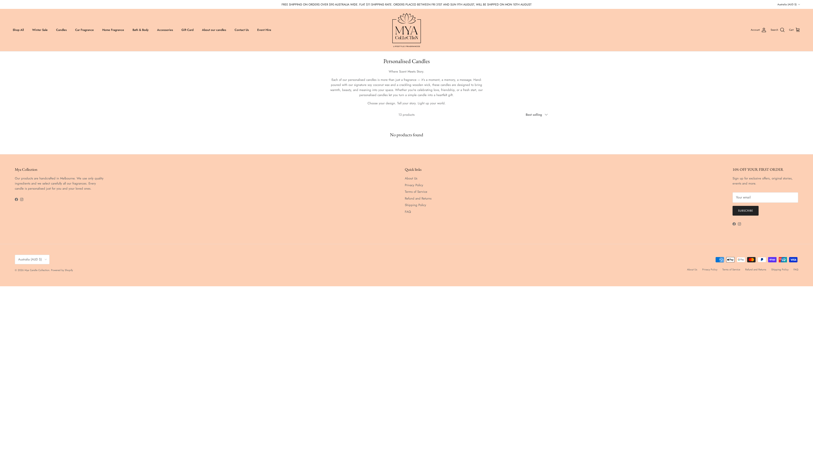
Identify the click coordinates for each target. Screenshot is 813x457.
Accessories (165, 30)
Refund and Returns (418, 198)
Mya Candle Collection (37, 270)
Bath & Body (141, 30)
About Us (411, 178)
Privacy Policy (414, 185)
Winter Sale (40, 30)
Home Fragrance (113, 30)
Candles (61, 30)
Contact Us (242, 30)
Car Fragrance (84, 30)
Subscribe (745, 211)
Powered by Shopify (62, 270)
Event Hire (264, 30)
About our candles (214, 30)
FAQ (408, 211)
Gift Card (187, 30)
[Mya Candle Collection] (406, 30)
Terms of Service (416, 191)
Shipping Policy (415, 205)
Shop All (18, 30)
